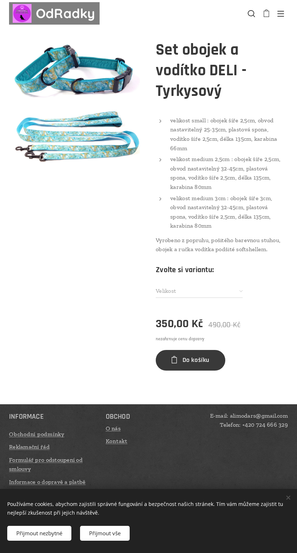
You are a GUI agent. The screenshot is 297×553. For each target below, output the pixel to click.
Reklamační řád (29, 446)
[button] (251, 13)
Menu (280, 13)
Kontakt (116, 441)
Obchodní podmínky (36, 434)
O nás (113, 428)
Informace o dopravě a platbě (47, 481)
